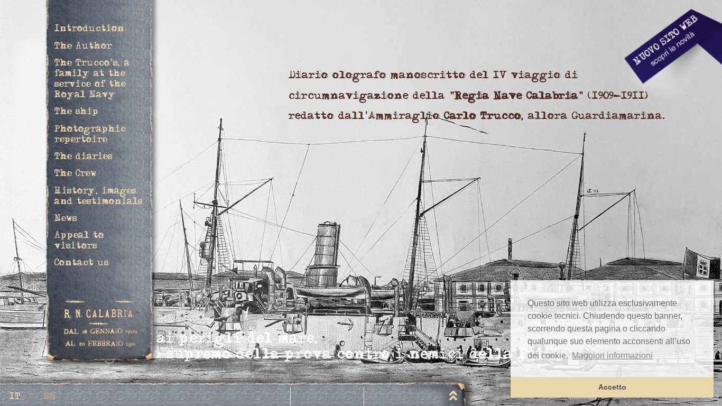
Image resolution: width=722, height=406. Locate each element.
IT (15, 397)
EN (50, 397)
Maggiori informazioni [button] (612, 355)
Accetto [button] (612, 387)
